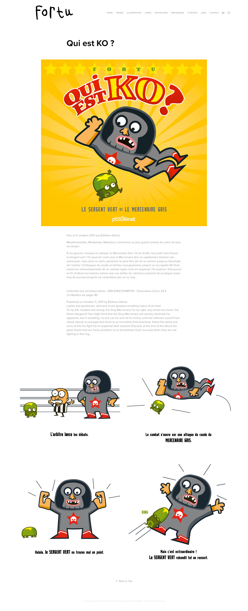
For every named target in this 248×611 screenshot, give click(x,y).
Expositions (161, 12)
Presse (119, 12)
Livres (148, 12)
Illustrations (134, 12)
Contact (214, 12)
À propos (192, 12)
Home (110, 12)
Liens (203, 12)
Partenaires (177, 12)
